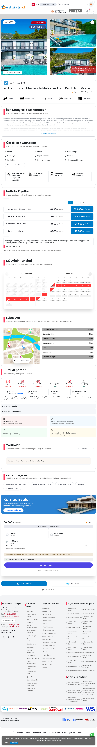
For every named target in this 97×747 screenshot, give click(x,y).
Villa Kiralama (47, 624)
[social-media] (3, 637)
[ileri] (90, 274)
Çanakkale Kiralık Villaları (88, 617)
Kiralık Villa (46, 608)
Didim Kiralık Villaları (74, 628)
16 (64, 289)
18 (76, 289)
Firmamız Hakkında (30, 640)
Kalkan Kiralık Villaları (74, 652)
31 (9, 303)
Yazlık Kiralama (48, 627)
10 (70, 285)
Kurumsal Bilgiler (32, 619)
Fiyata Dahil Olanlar (9, 406)
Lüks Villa (81, 484)
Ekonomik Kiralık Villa (49, 643)
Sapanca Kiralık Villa (89, 671)
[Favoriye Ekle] (92, 22)
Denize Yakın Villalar (64, 484)
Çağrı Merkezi (59, 10)
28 (32, 299)
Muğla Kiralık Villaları (89, 609)
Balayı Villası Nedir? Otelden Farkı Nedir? (74, 692)
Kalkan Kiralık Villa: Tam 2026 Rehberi (74, 683)
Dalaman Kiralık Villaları (88, 643)
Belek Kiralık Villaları (74, 666)
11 (76, 285)
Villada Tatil (47, 639)
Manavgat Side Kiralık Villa (87, 666)
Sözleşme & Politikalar (31, 689)
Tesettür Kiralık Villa (49, 633)
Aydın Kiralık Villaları (89, 613)
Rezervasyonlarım (48, 4)
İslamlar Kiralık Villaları (87, 656)
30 (44, 299)
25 (15, 299)
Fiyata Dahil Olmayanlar (11, 412)
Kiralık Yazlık (47, 611)
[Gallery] (24, 47)
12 (82, 285)
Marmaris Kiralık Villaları (73, 638)
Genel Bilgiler (31, 655)
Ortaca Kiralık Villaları (87, 638)
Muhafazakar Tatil (49, 661)
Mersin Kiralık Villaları (74, 617)
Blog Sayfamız (31, 644)
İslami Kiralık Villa (48, 630)
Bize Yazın (30, 647)
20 (88, 289)
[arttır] (89, 546)
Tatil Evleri (46, 652)
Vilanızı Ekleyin (31, 636)
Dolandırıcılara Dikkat (31, 668)
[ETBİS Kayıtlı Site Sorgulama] (90, 719)
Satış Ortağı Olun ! (33, 680)
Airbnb (45, 667)
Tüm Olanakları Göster (15, 165)
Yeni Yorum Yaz (86, 448)
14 (52, 289)
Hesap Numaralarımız (32, 627)
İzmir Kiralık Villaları (73, 613)
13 (88, 285)
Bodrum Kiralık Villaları (72, 633)
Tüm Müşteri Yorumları (31, 632)
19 (82, 289)
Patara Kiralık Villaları (74, 656)
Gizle (6, 743)
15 (58, 289)
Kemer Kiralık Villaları (89, 661)
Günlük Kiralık (47, 621)
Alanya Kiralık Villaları (74, 671)
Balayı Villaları (47, 614)
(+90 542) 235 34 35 (12, 616)
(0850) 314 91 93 (60, 12)
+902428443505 (14, 627)
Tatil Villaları (47, 655)
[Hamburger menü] (93, 11)
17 (70, 289)
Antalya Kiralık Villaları (72, 609)
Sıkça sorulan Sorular (31, 615)
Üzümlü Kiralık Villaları (72, 661)
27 (26, 299)
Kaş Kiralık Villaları (88, 652)
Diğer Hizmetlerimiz (31, 663)
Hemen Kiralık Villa (49, 658)
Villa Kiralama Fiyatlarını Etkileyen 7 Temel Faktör (74, 700)
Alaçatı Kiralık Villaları (87, 628)
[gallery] (73, 33)
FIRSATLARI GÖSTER (13, 510)
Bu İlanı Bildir (49, 590)
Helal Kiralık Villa (48, 636)
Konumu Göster (9, 620)
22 (38, 294)
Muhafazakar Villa (12, 489)
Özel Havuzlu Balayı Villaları (89, 700)
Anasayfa (30, 622)
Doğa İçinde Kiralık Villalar (42, 484)
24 (9, 299)
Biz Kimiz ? (30, 611)
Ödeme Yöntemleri (30, 651)
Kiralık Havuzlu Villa (49, 649)
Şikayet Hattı (31, 677)
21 (52, 294)
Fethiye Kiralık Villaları (72, 648)
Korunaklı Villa (47, 664)
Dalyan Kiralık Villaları (72, 643)
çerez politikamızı (66, 738)
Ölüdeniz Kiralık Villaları (87, 648)
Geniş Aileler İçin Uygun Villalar (16, 484)
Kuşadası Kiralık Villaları (87, 623)
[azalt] (82, 546)
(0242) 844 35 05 (10, 614)
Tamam (14, 743)
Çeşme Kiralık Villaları (72, 623)
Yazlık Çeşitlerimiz (33, 658)
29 (38, 299)
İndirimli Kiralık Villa (49, 646)
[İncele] (20, 393)
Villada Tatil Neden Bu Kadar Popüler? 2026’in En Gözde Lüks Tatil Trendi (89, 692)
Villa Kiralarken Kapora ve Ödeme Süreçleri (89, 683)
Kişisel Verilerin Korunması (32, 684)
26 (21, 299)
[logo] (13, 7)
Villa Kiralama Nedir (31, 673)
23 (44, 294)
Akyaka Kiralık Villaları (87, 633)
